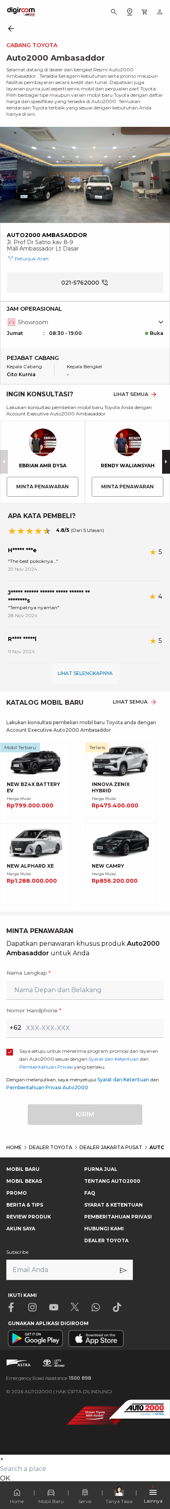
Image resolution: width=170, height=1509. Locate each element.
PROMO (16, 1193)
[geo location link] (130, 12)
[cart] (145, 12)
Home (17, 1501)
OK (5, 1478)
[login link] (160, 12)
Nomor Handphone (33, 1010)
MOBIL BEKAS (24, 1181)
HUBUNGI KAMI (104, 1229)
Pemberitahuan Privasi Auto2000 (47, 1087)
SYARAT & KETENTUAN (113, 1205)
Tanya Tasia (119, 1501)
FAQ (89, 1193)
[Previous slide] (4, 462)
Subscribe (17, 1252)
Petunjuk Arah (32, 259)
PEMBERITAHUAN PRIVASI (118, 1217)
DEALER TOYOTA (106, 1240)
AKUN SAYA (20, 1229)
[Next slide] (166, 462)
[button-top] (156, 1458)
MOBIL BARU (23, 1169)
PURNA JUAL (100, 1169)
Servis (84, 1501)
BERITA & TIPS (24, 1205)
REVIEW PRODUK (28, 1217)
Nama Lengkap (28, 973)
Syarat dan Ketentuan (123, 1080)
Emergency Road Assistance (48, 1378)
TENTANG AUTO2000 (112, 1181)
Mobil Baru (51, 1501)
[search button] (114, 12)
